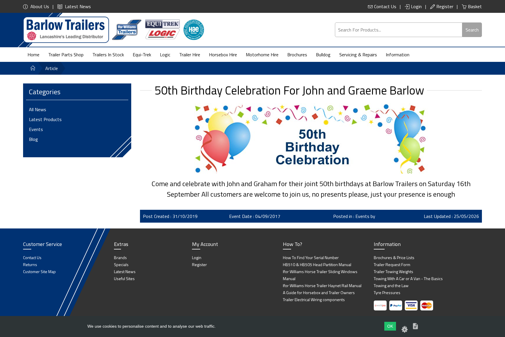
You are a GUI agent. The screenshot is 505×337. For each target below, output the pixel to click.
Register (444, 6)
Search (472, 29)
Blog (33, 139)
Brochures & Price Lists (394, 257)
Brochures (297, 54)
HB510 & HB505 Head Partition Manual (317, 264)
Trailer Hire (189, 54)
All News (37, 109)
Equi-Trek (142, 54)
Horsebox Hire (223, 54)
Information (397, 54)
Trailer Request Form (392, 264)
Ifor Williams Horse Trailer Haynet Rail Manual (322, 285)
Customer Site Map (39, 271)
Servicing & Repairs (358, 54)
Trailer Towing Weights (393, 271)
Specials (121, 264)
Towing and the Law (391, 285)
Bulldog (323, 54)
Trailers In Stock (108, 54)
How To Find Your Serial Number (311, 257)
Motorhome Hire (262, 54)
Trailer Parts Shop (66, 54)
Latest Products (45, 119)
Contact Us (385, 6)
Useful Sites (124, 278)
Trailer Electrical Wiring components (314, 299)
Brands (120, 257)
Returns (30, 264)
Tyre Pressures (387, 292)
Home (33, 54)
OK (390, 326)
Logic (165, 54)
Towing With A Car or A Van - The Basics (408, 278)
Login (416, 6)
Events (36, 129)
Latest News (77, 6)
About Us (39, 6)
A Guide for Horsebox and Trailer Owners (319, 292)
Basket (475, 6)
